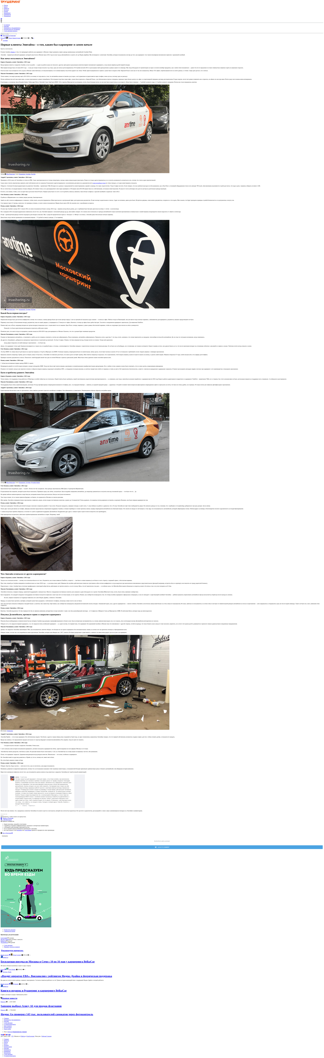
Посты (6, 5)
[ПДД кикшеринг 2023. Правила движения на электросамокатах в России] (162, 889)
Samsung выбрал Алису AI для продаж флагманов (31, 1005)
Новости (6, 8)
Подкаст (6, 10)
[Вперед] (2, 815)
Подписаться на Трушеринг (12, 29)
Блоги (6, 7)
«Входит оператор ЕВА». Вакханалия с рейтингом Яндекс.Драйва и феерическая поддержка (56, 976)
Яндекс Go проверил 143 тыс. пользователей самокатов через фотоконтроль (47, 1014)
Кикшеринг (7, 16)
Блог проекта (8, 1026)
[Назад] (1, 815)
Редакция (16, 984)
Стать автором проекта (10, 31)
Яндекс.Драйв (5, 939)
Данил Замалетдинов (14, 38)
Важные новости (9, 998)
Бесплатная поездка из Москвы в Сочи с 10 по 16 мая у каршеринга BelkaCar (48, 961)
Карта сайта (7, 1029)
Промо (6, 11)
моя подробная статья (99, 183)
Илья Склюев (17, 955)
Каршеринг (7, 13)
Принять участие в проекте (12, 947)
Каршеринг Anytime (25, 174)
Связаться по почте (9, 931)
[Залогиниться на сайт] (1, 19)
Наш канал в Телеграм (9, 35)
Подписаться (7, 1027)
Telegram (17, 1032)
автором (19, 830)
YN (12, 1036)
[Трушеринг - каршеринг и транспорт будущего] (10, 2)
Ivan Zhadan (12, 969)
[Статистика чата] (12, 833)
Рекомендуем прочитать (12, 950)
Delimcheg (10, 731)
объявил (12, 52)
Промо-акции (5, 955)
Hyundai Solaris (35, 482)
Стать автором (8, 945)
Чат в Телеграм (6, 833)
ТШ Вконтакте (7, 819)
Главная (6, 1018)
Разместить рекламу (10, 929)
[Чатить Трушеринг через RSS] (8, 1034)
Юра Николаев (10, 174)
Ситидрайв (4, 938)
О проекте (7, 25)
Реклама (6, 26)
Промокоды (7, 14)
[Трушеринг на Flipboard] (9, 1034)
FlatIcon (23, 1036)
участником (28, 830)
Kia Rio (33, 174)
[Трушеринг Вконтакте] (1, 1034)
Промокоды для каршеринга (12, 28)
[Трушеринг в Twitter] (6, 1034)
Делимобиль (4, 942)
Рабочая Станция (46, 1036)
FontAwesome (30, 1036)
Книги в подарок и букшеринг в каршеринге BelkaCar (34, 990)
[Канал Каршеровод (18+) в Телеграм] (3, 1034)
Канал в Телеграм (7, 818)
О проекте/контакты (10, 1024)
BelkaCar (3, 941)
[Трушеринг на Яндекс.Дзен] (5, 1034)
